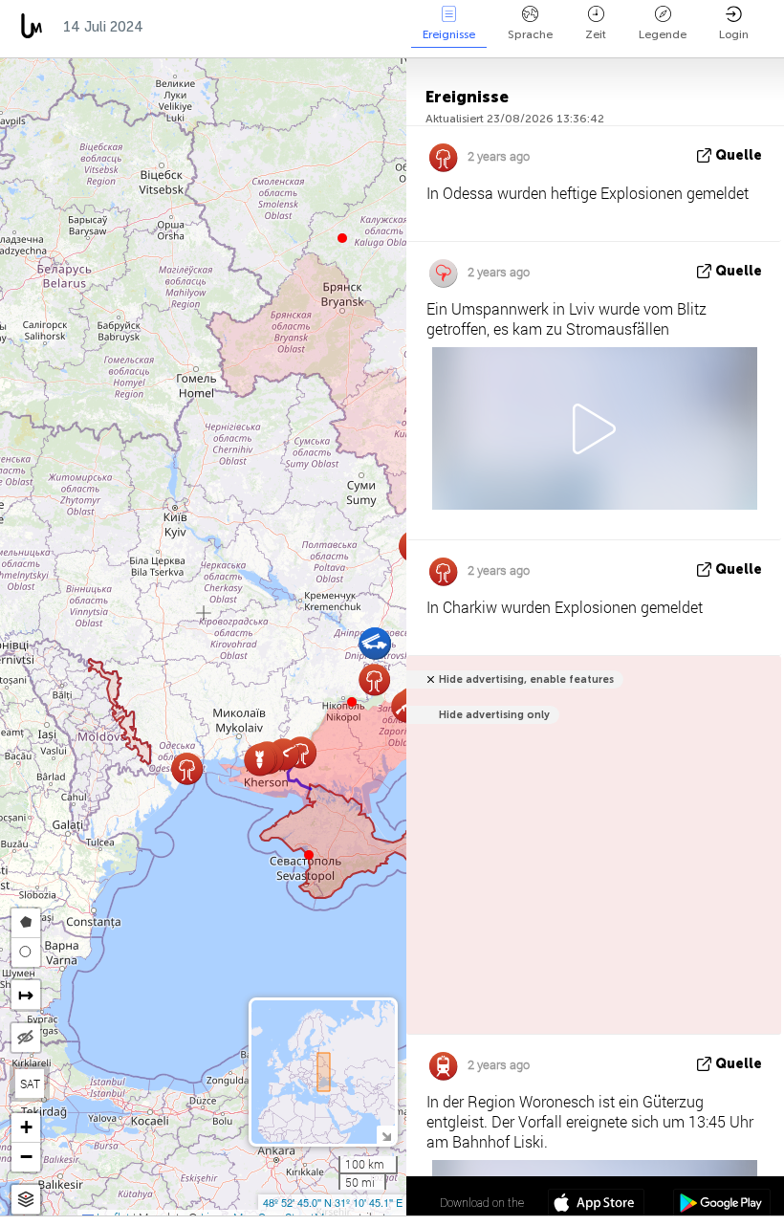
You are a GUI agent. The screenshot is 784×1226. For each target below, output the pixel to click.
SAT (30, 1083)
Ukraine (191, 26)
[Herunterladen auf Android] (721, 1205)
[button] (352, 702)
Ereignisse (449, 34)
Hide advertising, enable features (526, 679)
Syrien (357, 26)
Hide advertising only (494, 715)
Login (734, 34)
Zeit (595, 34)
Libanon (277, 26)
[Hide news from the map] (25, 1037)
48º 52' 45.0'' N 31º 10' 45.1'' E (333, 1202)
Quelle (738, 155)
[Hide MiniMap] (386, 1135)
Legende (662, 34)
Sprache (530, 34)
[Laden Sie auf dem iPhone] (596, 1205)
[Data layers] (25, 1200)
